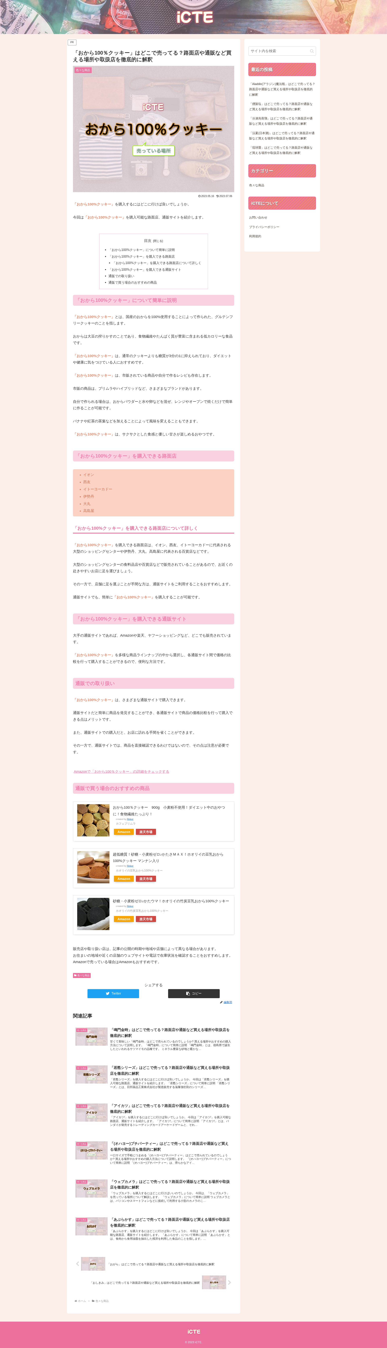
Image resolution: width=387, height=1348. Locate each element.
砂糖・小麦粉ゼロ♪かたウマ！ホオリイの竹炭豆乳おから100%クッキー (171, 901)
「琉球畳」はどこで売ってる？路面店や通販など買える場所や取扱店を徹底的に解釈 (281, 150)
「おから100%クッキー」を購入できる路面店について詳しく (156, 263)
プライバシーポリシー (264, 227)
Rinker (130, 819)
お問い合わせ (258, 217)
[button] (194, 993)
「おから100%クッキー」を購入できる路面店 (141, 256)
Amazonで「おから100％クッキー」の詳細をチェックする (121, 772)
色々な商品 (83, 975)
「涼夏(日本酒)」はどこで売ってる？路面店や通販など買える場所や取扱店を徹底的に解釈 (282, 136)
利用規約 (255, 236)
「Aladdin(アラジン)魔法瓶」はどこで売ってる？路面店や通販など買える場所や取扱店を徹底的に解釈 (282, 89)
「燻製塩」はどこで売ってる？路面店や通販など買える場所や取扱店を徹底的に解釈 (281, 106)
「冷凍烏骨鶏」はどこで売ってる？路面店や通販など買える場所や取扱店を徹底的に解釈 (281, 121)
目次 (147, 241)
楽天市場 (145, 832)
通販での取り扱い (121, 276)
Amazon (124, 832)
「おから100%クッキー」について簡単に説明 (141, 250)
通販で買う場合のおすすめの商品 (132, 282)
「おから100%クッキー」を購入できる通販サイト (144, 269)
